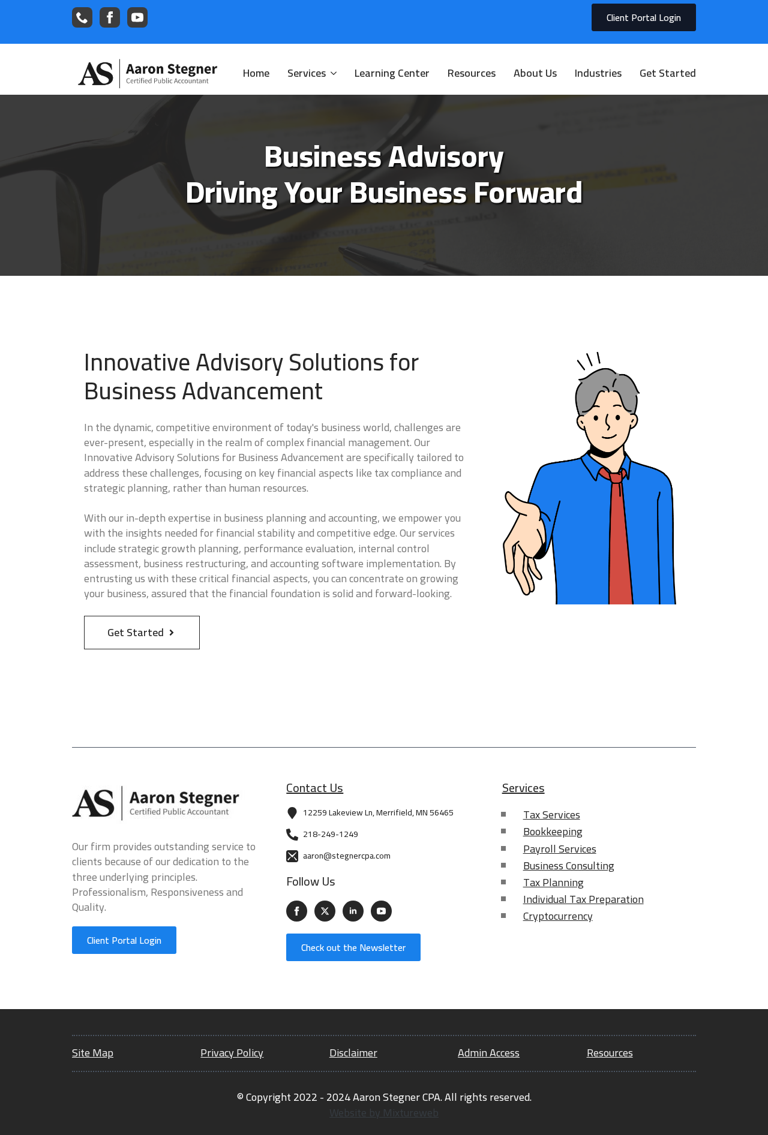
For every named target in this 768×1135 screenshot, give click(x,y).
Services (306, 74)
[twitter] (324, 911)
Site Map (92, 1052)
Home (256, 74)
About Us (535, 74)
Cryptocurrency (558, 916)
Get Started (668, 74)
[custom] (82, 17)
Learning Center (392, 74)
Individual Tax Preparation (583, 899)
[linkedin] (353, 911)
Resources (472, 74)
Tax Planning (553, 882)
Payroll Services (559, 849)
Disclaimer (353, 1052)
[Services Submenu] (331, 74)
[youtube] (137, 17)
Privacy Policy (231, 1052)
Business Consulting (568, 865)
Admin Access (489, 1052)
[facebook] (110, 17)
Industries (598, 74)
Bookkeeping (553, 831)
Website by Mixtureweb (384, 1112)
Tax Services (551, 814)
